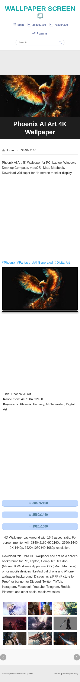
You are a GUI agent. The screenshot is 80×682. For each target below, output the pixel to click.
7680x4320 (58, 24)
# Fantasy (23, 262)
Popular (39, 33)
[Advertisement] (40, 218)
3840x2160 (36, 24)
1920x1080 (38, 526)
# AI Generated (42, 262)
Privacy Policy (70, 673)
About (57, 673)
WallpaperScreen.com (14, 673)
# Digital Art (62, 262)
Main (18, 24)
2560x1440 (38, 515)
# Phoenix (8, 262)
